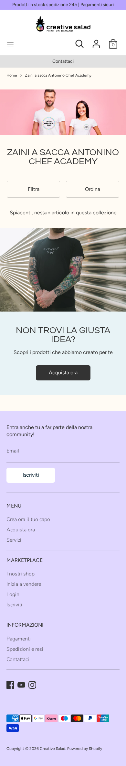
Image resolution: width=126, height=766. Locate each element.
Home (11, 75)
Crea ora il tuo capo (28, 519)
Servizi (13, 540)
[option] (63, 61)
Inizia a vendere (23, 584)
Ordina (92, 189)
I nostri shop (20, 573)
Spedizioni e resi (24, 649)
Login (12, 594)
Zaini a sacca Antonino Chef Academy (58, 75)
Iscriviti (31, 475)
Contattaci (63, 61)
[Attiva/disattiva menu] (32, 43)
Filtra (33, 189)
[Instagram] (32, 685)
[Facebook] (10, 685)
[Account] (96, 41)
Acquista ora (63, 372)
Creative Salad (52, 748)
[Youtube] (21, 685)
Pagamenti (18, 638)
